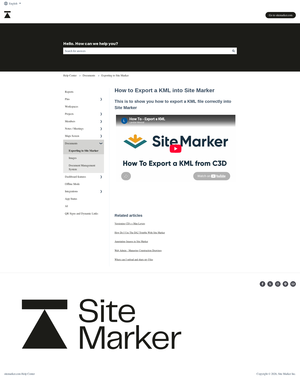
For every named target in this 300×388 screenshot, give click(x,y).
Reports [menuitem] (69, 91)
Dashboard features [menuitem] (75, 176)
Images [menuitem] (73, 158)
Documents (89, 75)
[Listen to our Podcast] (285, 284)
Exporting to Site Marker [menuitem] (83, 150)
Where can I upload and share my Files (134, 259)
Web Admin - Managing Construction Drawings (138, 250)
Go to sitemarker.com (280, 15)
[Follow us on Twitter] (270, 284)
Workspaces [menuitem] (71, 106)
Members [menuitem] (70, 121)
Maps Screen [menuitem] (72, 136)
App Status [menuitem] (71, 198)
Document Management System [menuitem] (82, 167)
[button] (101, 99)
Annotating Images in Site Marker (131, 241)
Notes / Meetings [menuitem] (74, 128)
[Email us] (293, 284)
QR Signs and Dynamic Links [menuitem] (81, 213)
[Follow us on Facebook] (262, 284)
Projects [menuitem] (69, 113)
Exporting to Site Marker (115, 75)
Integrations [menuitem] (71, 191)
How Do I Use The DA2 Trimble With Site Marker (140, 232)
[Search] (233, 51)
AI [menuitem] (66, 206)
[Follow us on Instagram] (278, 284)
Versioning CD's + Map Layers (130, 223)
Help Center (70, 75)
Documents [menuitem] (71, 143)
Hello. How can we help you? (90, 43)
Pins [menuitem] (67, 99)
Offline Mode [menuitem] (72, 184)
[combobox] (146, 51)
